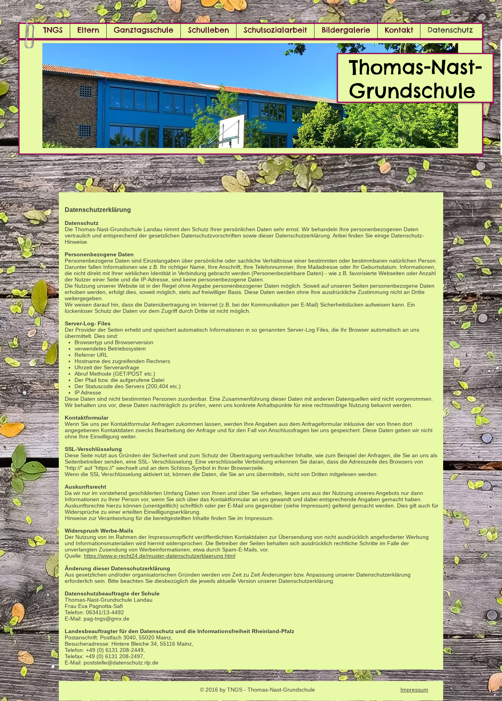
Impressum (414, 689)
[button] (250, 95)
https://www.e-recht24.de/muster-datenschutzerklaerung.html (159, 556)
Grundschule (412, 90)
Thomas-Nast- (415, 67)
